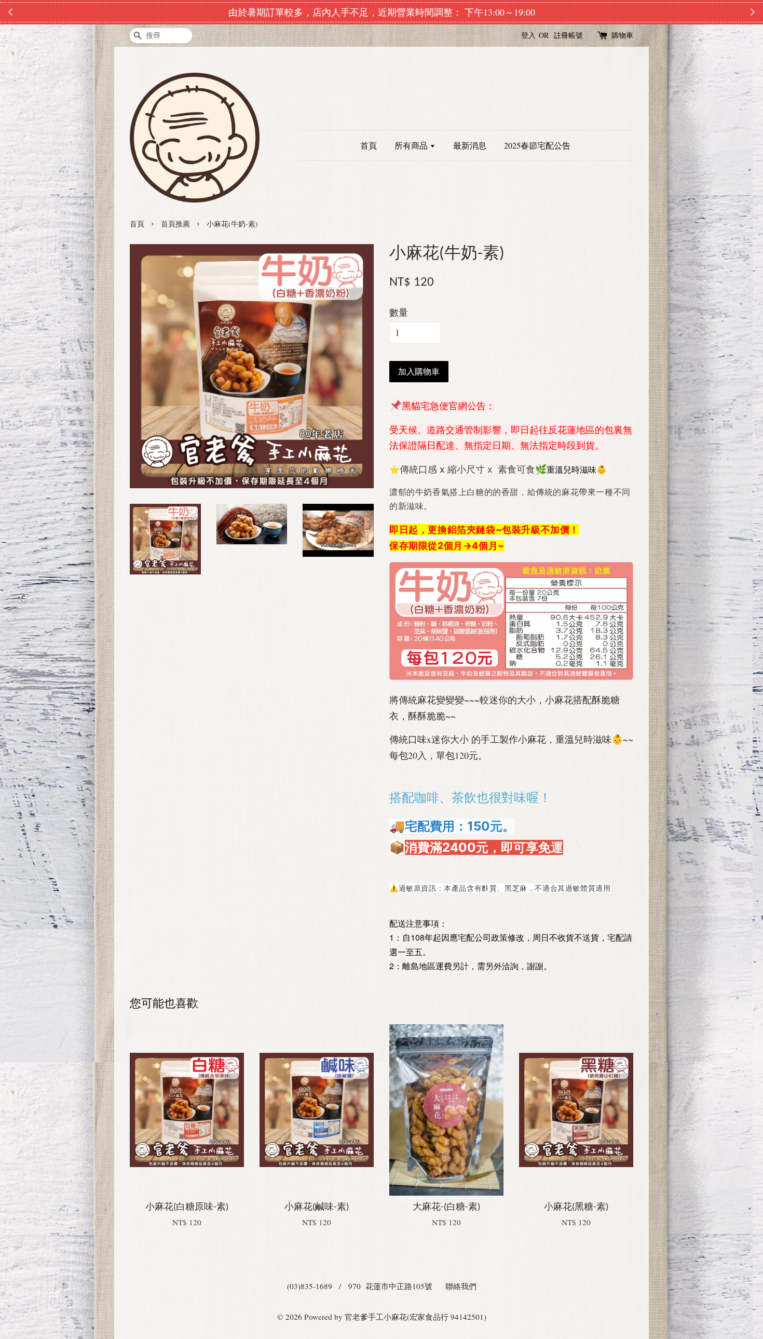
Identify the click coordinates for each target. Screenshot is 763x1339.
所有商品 (412, 145)
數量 (398, 312)
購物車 (622, 35)
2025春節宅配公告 (537, 145)
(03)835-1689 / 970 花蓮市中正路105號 (359, 1286)
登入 (528, 35)
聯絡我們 (460, 1286)
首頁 (368, 145)
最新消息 (469, 145)
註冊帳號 (568, 35)
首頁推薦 (175, 224)
